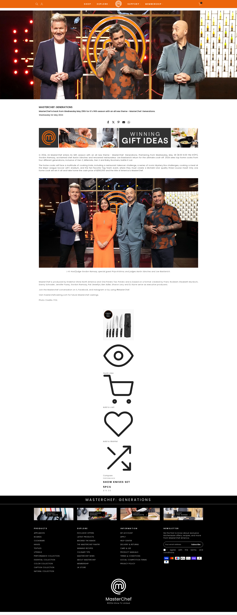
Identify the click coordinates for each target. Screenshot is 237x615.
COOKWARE (39, 540)
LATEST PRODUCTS (85, 537)
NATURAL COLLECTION (44, 571)
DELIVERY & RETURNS (129, 544)
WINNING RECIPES (85, 548)
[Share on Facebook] (108, 122)
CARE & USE (125, 548)
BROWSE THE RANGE (86, 540)
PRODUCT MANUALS (129, 552)
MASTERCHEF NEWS (86, 556)
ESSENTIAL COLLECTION (44, 560)
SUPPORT (134, 4)
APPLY (123, 537)
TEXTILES (37, 548)
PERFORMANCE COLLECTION (47, 556)
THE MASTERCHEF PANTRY (88, 544)
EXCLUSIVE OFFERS (85, 533)
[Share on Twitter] (113, 122)
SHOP (87, 4)
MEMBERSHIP (153, 4)
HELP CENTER (126, 540)
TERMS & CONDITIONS (130, 556)
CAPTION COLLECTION (44, 567)
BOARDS (38, 537)
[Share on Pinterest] (118, 122)
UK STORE (81, 567)
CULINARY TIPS (83, 552)
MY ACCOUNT (126, 533)
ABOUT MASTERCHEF (86, 560)
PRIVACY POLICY (127, 563)
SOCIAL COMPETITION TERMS (133, 560)
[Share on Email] (123, 122)
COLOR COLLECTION (43, 563)
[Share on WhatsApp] (129, 122)
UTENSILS (38, 552)
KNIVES (37, 544)
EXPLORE (102, 4)
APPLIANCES (39, 533)
